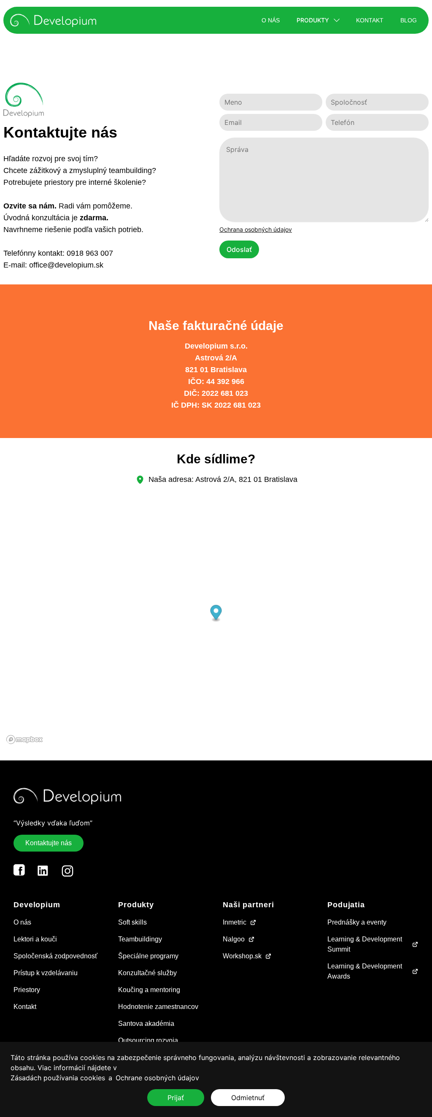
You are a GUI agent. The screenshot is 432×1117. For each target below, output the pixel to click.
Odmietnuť (248, 1097)
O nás (271, 20)
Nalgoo (234, 939)
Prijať (175, 1097)
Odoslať (239, 249)
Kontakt (369, 20)
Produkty (313, 20)
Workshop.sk (242, 956)
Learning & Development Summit (364, 944)
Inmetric (234, 922)
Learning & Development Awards (364, 971)
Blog (408, 20)
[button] (216, 613)
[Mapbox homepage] (24, 739)
